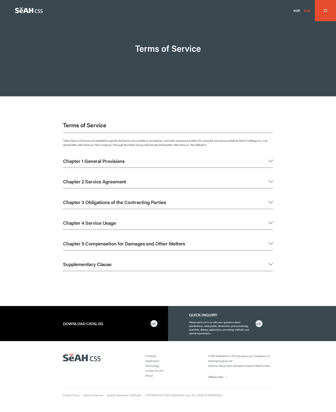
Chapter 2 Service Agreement (94, 181)
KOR (296, 10)
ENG (307, 10)
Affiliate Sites (215, 377)
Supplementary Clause (87, 263)
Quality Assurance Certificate (124, 395)
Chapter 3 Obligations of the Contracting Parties (114, 201)
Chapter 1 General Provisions (94, 160)
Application (152, 361)
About (149, 375)
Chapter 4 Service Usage (89, 222)
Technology (152, 366)
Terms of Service (93, 395)
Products (150, 356)
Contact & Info (154, 371)
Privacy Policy (71, 395)
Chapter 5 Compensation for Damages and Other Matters (124, 243)
